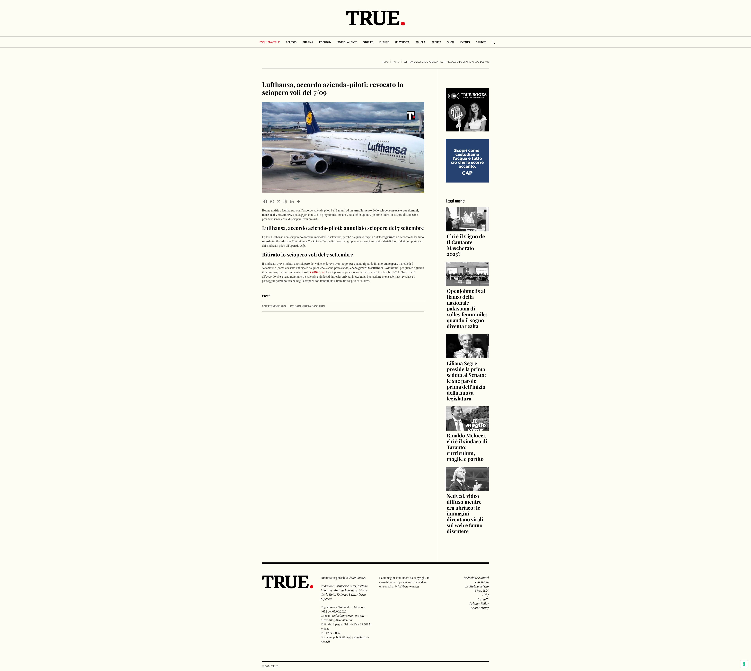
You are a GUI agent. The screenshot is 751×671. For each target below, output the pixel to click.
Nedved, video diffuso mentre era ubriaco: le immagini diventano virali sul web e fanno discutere (465, 513)
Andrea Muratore (345, 590)
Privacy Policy (479, 603)
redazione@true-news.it (348, 615)
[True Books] (467, 129)
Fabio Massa (357, 578)
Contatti (483, 599)
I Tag (485, 595)
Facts (396, 62)
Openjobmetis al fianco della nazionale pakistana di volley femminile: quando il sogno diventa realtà (467, 308)
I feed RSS (482, 590)
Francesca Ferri (345, 586)
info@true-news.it (407, 586)
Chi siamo (482, 582)
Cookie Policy (480, 608)
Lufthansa (317, 272)
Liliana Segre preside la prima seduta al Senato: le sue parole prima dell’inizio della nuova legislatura (466, 381)
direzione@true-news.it (336, 620)
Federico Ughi (346, 594)
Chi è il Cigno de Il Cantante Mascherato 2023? (466, 245)
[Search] (493, 42)
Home (385, 62)
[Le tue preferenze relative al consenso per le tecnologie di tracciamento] (744, 664)
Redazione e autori (476, 578)
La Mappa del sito (477, 586)
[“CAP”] (467, 160)
